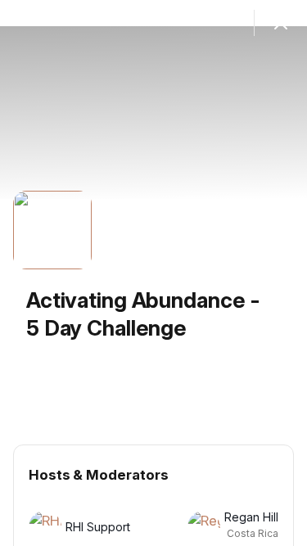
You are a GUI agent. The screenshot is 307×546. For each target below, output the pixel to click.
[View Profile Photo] (52, 230)
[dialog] (153, 273)
